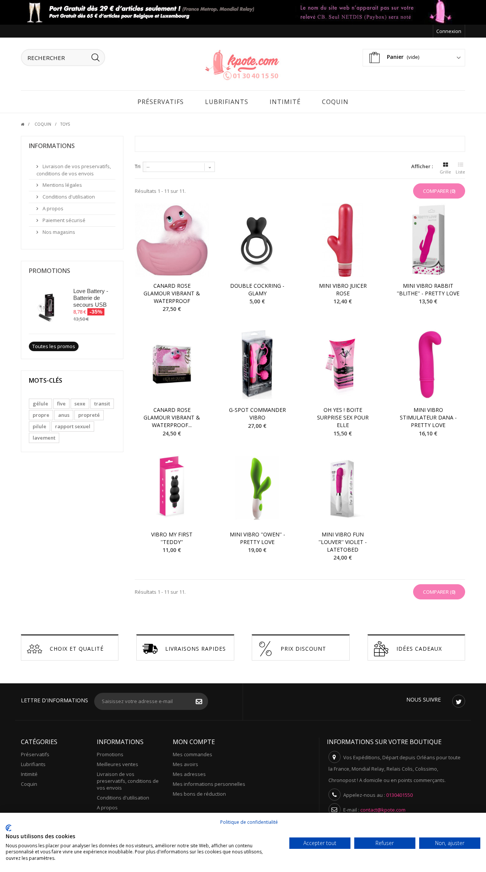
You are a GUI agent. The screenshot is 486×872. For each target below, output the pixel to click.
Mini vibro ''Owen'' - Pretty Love (257, 538)
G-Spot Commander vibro (257, 413)
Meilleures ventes (117, 764)
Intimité (285, 102)
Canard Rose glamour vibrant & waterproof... (172, 417)
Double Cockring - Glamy (257, 289)
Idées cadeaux (419, 648)
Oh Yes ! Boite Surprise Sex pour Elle (343, 417)
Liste (460, 172)
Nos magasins (58, 232)
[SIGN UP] (203, 702)
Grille (445, 172)
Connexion (448, 31)
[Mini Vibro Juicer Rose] (343, 240)
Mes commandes (192, 754)
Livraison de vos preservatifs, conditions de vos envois (73, 170)
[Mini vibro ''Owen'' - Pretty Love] (257, 489)
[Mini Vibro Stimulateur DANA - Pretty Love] (428, 364)
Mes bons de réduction (199, 793)
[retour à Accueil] (27, 124)
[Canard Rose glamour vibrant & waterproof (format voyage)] (172, 364)
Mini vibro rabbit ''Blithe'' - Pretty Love (428, 289)
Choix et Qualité (77, 648)
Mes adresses (189, 774)
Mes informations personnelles (209, 784)
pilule (39, 426)
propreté (89, 415)
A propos (52, 208)
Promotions (49, 270)
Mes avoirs (185, 764)
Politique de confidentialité (249, 822)
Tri (137, 166)
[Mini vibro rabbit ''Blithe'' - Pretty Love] (428, 240)
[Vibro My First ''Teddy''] (172, 489)
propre (41, 415)
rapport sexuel (72, 426)
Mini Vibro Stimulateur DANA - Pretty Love (428, 417)
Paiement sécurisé (63, 220)
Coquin (335, 102)
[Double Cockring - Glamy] (257, 240)
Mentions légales (61, 184)
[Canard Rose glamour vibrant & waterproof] (172, 240)
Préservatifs (160, 102)
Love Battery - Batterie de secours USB (90, 298)
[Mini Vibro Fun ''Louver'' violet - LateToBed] (343, 489)
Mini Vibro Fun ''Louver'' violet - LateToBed (343, 542)
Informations (52, 146)
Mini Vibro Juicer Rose (343, 289)
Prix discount (303, 648)
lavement (44, 437)
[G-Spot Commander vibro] (257, 364)
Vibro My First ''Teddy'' (172, 538)
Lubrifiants (226, 102)
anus (63, 415)
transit (102, 403)
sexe (79, 403)
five (61, 403)
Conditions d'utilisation (68, 196)
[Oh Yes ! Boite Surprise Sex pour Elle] (343, 364)
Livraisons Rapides (195, 648)
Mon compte (194, 742)
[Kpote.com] (243, 64)
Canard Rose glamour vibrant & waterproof (172, 293)
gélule (40, 403)
